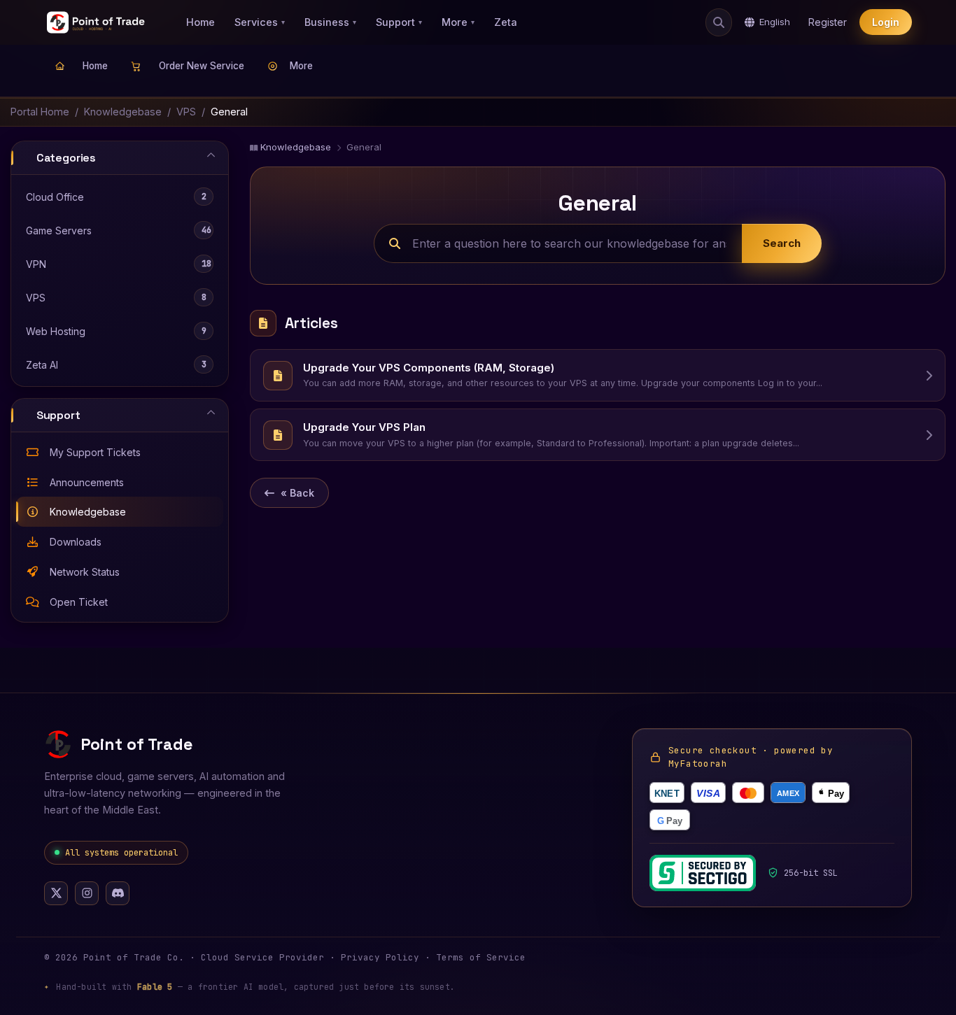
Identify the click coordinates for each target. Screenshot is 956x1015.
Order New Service (198, 65)
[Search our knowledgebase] (718, 22)
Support (399, 22)
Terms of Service (481, 957)
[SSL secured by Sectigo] (702, 873)
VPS (186, 112)
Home (200, 22)
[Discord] (117, 893)
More (458, 22)
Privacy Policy (380, 957)
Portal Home (39, 112)
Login (885, 23)
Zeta (505, 22)
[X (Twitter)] (56, 893)
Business (330, 22)
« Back (297, 493)
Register (827, 23)
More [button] (301, 65)
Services (259, 22)
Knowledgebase (123, 112)
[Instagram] (87, 893)
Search (782, 243)
